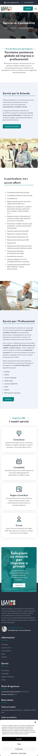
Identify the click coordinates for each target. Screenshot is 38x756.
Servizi (13, 28)
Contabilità (19, 468)
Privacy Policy (22, 753)
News (3, 654)
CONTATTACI (19, 585)
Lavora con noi (6, 648)
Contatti (28, 8)
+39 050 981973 (28, 2)
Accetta (19, 739)
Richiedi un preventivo (12, 126)
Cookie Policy (14, 753)
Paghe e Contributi (19, 495)
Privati (19, 526)
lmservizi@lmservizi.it (13, 2)
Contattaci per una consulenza (19, 630)
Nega (19, 744)
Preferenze (19, 749)
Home (6, 28)
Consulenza (19, 440)
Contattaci (8, 399)
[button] (35, 722)
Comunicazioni (6, 651)
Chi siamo (4, 644)
